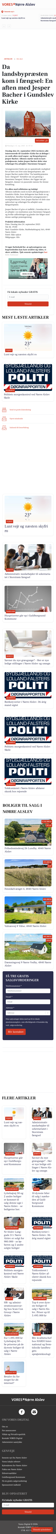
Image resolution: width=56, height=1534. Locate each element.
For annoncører (9, 1430)
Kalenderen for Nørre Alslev (14, 1465)
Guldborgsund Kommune (13, 1477)
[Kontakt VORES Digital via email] (34, 1412)
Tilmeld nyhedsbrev (42, 1529)
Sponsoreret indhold (11, 1485)
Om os (5, 1426)
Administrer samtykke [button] (12, 1442)
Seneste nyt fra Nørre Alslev (14, 1457)
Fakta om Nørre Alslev (12, 1469)
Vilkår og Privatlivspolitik (13, 1434)
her (45, 252)
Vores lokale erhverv (11, 1461)
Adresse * (10, 1008)
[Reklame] (28, 268)
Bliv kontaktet (15, 1032)
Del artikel (40, 140)
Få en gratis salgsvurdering (14, 1481)
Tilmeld (28, 304)
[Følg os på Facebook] (22, 1412)
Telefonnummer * (14, 986)
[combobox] (7, 1012)
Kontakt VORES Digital (12, 1438)
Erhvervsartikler (9, 1473)
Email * (9, 997)
